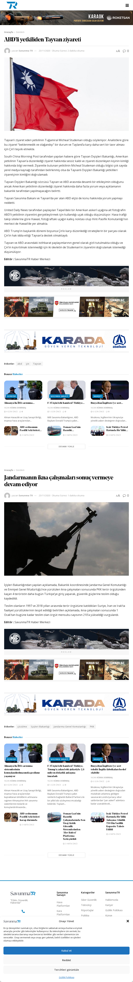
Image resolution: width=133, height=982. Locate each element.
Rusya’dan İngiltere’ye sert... (107, 403)
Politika (85, 915)
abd (19, 363)
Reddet (66, 960)
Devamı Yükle (66, 446)
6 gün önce (98, 411)
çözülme (22, 726)
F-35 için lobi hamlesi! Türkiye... (65, 403)
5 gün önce (55, 411)
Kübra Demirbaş (18, 408)
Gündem (20, 32)
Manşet (98, 396)
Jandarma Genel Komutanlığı (70, 726)
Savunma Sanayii (59, 396)
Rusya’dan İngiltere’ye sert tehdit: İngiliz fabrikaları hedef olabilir (108, 769)
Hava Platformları (63, 904)
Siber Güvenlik (89, 899)
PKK (92, 726)
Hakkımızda (111, 899)
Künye (108, 915)
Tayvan (37, 363)
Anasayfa (8, 32)
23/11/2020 (44, 50)
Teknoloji (86, 905)
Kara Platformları (63, 912)
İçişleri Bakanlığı (40, 726)
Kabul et (66, 950)
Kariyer (109, 905)
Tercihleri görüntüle (66, 969)
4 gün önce (12, 411)
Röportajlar (87, 910)
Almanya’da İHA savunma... (19, 403)
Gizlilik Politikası (66, 977)
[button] (128, 921)
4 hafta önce (114, 435)
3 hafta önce (27, 435)
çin (27, 363)
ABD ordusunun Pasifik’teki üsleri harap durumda (29, 817)
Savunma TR (26, 50)
